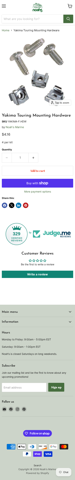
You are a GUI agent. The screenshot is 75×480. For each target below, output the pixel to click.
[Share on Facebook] (4, 205)
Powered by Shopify (37, 473)
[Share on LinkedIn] (18, 205)
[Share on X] (11, 205)
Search (38, 465)
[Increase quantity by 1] (33, 158)
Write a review (37, 274)
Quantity (7, 149)
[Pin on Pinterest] (25, 205)
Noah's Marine (15, 127)
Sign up (56, 387)
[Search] (68, 19)
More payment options (37, 191)
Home (5, 30)
